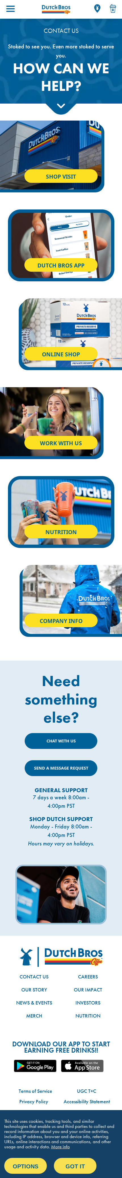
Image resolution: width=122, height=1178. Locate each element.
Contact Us (34, 976)
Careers (88, 976)
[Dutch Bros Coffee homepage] (56, 9)
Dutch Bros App (61, 265)
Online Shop (61, 354)
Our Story (34, 989)
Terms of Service (35, 1091)
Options (25, 1166)
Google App (35, 1066)
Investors (87, 1002)
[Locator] (97, 8)
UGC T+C (86, 1091)
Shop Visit (61, 176)
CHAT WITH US (61, 741)
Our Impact (88, 989)
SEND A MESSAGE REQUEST (61, 768)
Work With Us (61, 443)
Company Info (61, 621)
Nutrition (61, 532)
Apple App (82, 1066)
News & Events (34, 1002)
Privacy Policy (33, 1101)
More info (60, 1146)
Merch (34, 1015)
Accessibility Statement (87, 1101)
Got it (75, 1166)
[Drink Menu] (113, 8)
